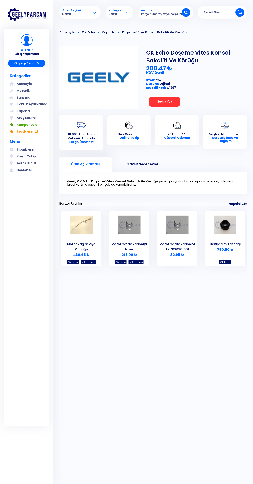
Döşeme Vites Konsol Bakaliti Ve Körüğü (154, 32)
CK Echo (88, 32)
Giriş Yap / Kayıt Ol (26, 63)
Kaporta (108, 32)
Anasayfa (67, 32)
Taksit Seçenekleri (143, 164)
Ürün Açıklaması (85, 164)
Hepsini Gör (238, 203)
